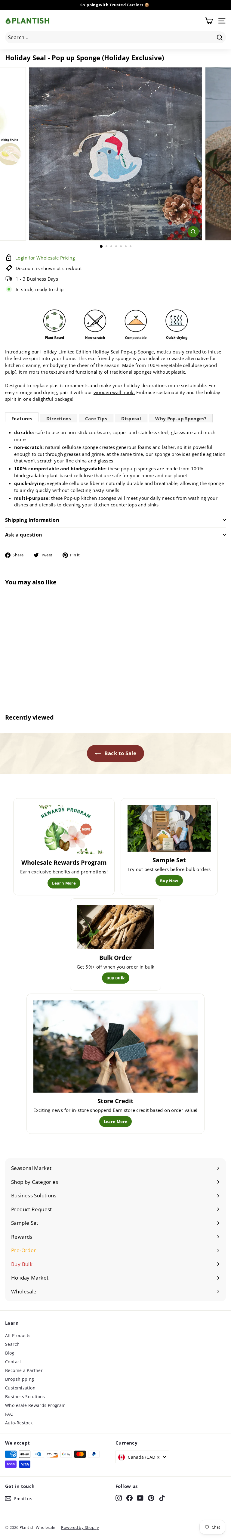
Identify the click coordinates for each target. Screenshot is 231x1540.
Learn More (64, 883)
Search (12, 1344)
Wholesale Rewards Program (35, 1405)
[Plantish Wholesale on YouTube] (140, 1497)
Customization (20, 1388)
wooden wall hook (114, 392)
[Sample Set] (169, 828)
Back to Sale (119, 753)
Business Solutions (25, 1396)
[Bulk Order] (116, 927)
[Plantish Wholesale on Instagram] (119, 1497)
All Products (18, 1335)
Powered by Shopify (80, 1527)
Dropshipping (19, 1379)
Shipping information (32, 520)
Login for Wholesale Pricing (42, 684)
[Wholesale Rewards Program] (64, 829)
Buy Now (169, 880)
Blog (9, 1353)
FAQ (9, 1414)
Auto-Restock (19, 1423)
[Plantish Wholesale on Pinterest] (151, 1497)
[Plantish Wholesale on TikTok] (162, 1497)
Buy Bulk (115, 978)
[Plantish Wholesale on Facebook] (129, 1497)
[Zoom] (193, 231)
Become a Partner (24, 1370)
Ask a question (23, 534)
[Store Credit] (115, 1046)
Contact (13, 1361)
